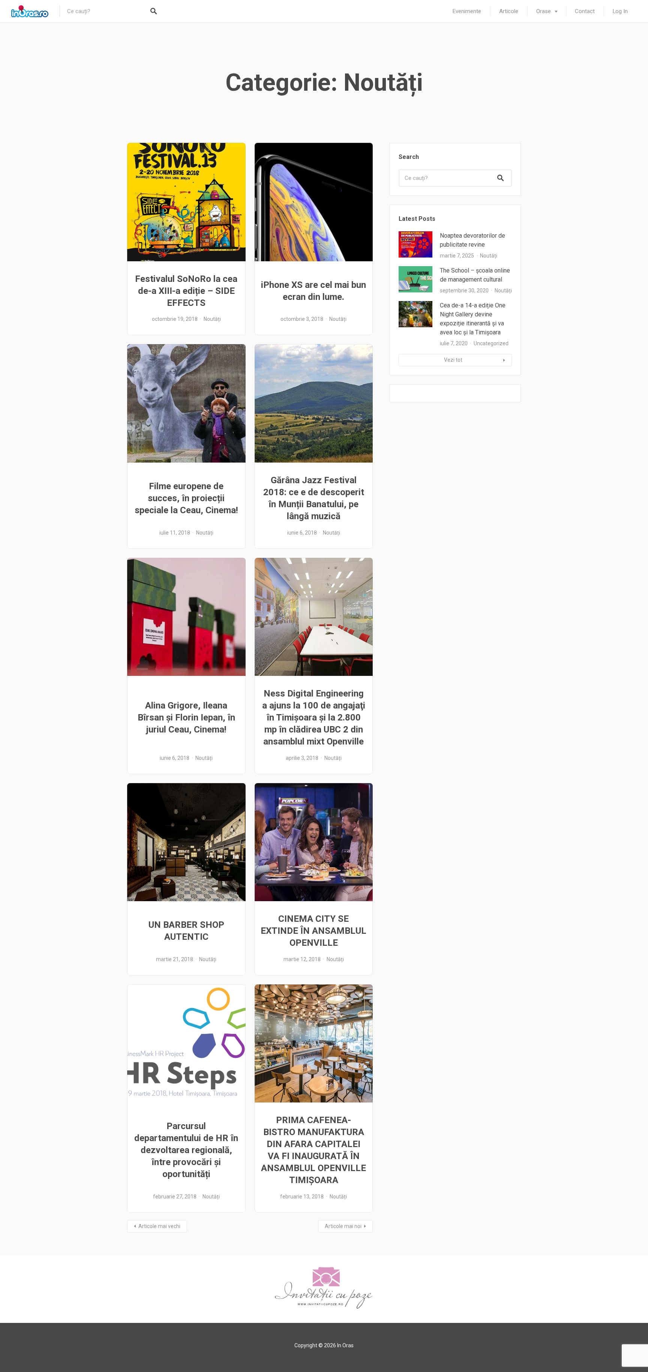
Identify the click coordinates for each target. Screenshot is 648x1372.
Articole (508, 11)
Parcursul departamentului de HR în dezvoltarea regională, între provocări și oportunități (186, 1150)
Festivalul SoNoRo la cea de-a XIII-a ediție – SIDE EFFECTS (186, 291)
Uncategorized (491, 343)
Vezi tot (453, 360)
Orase (543, 11)
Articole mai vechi (159, 1226)
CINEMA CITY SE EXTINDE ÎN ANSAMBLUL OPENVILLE (313, 931)
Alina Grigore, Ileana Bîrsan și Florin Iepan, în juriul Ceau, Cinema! (186, 717)
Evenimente (467, 11)
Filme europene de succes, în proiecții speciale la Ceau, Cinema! (186, 498)
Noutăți (212, 319)
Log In (620, 11)
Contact (585, 11)
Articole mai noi (343, 1226)
